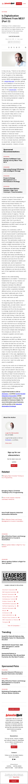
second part (12, 89)
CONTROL (9, 766)
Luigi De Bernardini (14, 36)
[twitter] (14, 47)
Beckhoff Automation (8, 594)
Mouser (4, 610)
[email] (19, 47)
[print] (25, 47)
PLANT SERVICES (19, 767)
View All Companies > (14, 625)
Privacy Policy (16, 777)
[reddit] (16, 47)
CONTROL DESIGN (17, 766)
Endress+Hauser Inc (7, 601)
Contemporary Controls (8, 599)
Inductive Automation (8, 608)
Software (4, 11)
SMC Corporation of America (10, 619)
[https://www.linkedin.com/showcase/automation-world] (12, 759)
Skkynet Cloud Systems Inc (9, 617)
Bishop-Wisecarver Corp (9, 596)
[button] (3, 4)
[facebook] (9, 47)
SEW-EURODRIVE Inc (8, 615)
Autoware (8, 440)
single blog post (9, 81)
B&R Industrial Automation (9, 592)
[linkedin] (11, 47)
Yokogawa (5, 622)
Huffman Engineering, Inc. (9, 606)
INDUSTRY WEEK (9, 767)
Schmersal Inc (6, 613)
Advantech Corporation (8, 590)
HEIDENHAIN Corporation (9, 603)
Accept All (14, 781)
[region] (14, 778)
